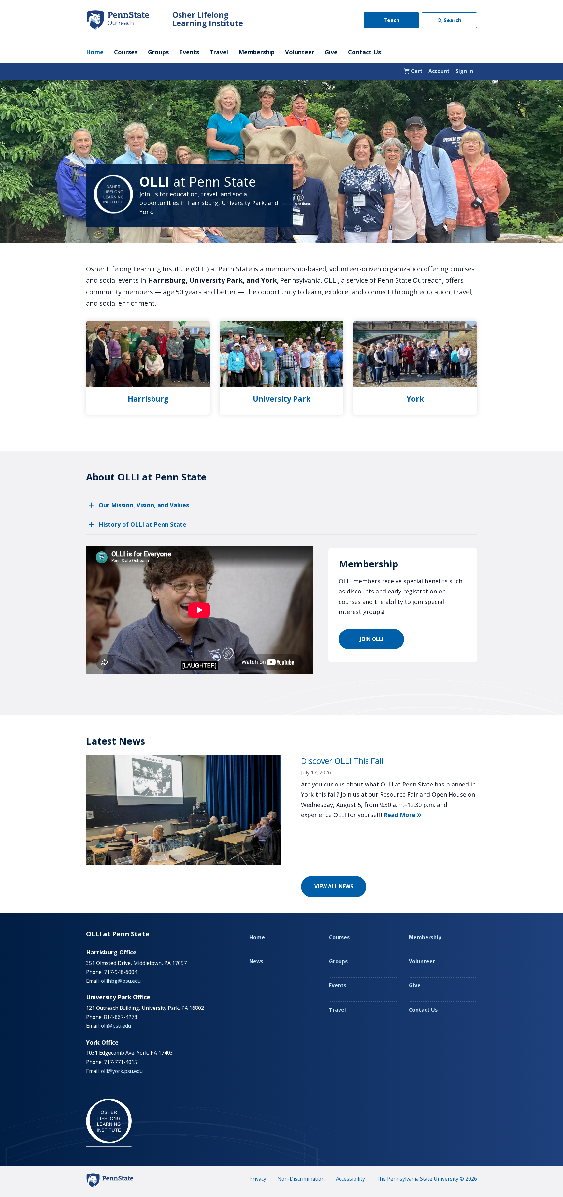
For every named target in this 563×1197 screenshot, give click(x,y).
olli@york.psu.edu (122, 1071)
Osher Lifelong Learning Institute (207, 19)
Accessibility (350, 1178)
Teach (391, 20)
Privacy (257, 1178)
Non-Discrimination (301, 1178)
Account (439, 71)
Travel (218, 52)
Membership (256, 52)
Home (95, 52)
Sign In (464, 71)
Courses (125, 52)
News (256, 961)
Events (189, 52)
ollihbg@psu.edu (121, 980)
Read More (402, 815)
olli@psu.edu (116, 1025)
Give (331, 52)
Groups (158, 52)
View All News (333, 886)
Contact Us (364, 52)
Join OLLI (371, 639)
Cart (416, 71)
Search (452, 20)
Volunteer (299, 52)
